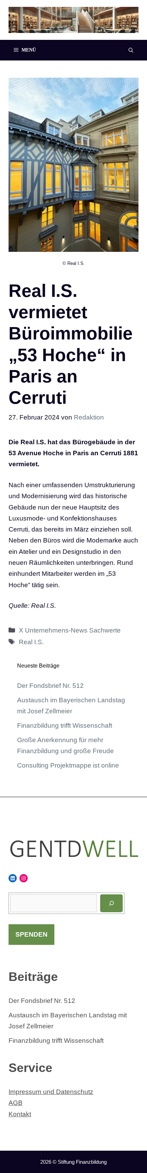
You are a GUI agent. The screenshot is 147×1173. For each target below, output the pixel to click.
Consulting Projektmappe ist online (68, 765)
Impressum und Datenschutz (51, 1091)
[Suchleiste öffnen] (131, 50)
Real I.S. (31, 642)
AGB (16, 1102)
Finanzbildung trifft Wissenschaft (64, 725)
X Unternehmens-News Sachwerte (70, 630)
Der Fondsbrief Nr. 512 (50, 685)
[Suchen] (111, 903)
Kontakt (20, 1114)
